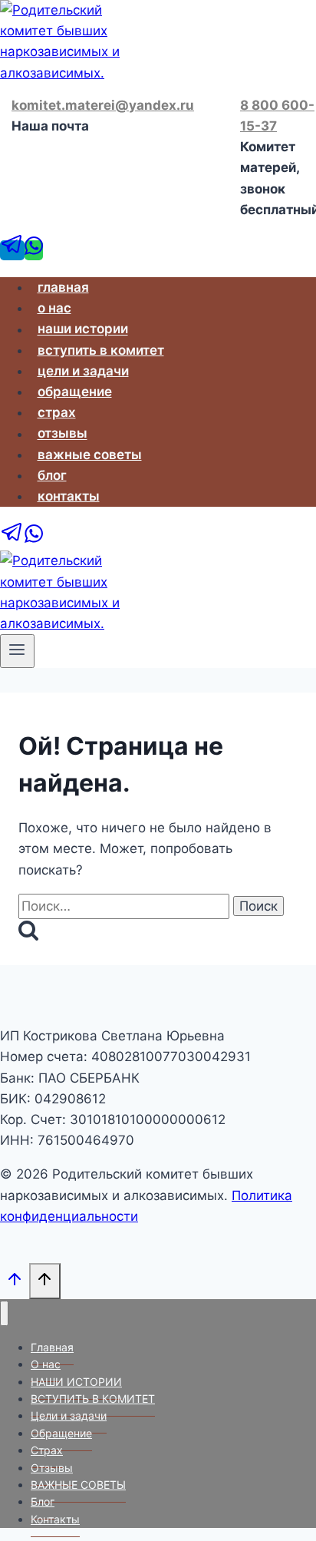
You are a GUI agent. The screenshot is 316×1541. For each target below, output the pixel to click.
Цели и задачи (83, 371)
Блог (52, 475)
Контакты (69, 496)
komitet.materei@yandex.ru (103, 105)
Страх (57, 412)
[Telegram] (12, 250)
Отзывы (62, 433)
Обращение (75, 391)
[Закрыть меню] (4, 1313)
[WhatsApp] (34, 250)
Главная (63, 287)
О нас (54, 308)
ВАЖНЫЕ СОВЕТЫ (90, 454)
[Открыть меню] (17, 651)
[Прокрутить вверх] (14, 1284)
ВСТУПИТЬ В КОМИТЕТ (101, 350)
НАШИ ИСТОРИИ (83, 329)
